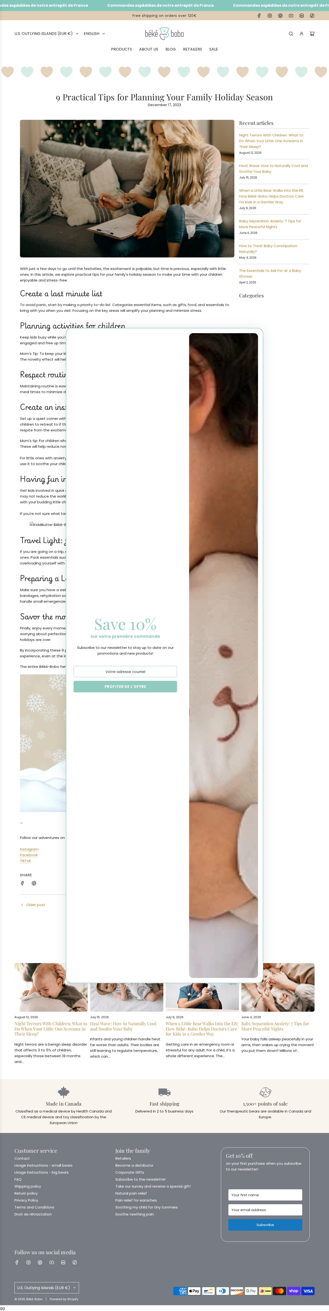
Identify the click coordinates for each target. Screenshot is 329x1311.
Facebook (29, 854)
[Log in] (301, 33)
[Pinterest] (280, 15)
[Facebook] (259, 15)
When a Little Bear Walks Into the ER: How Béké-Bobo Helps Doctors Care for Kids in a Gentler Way (271, 196)
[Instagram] (269, 15)
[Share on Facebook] (22, 884)
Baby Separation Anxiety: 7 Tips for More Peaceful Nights (275, 1026)
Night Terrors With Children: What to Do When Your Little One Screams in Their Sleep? (271, 141)
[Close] (254, 336)
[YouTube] (291, 15)
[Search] (291, 33)
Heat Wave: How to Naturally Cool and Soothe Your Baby (123, 1026)
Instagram (29, 849)
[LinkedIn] (301, 15)
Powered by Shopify (64, 1299)
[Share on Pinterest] (34, 884)
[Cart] (312, 33)
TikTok (25, 860)
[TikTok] (312, 15)
